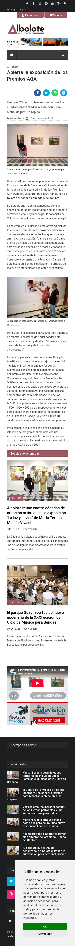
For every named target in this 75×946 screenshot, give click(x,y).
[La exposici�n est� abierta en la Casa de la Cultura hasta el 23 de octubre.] (37, 297)
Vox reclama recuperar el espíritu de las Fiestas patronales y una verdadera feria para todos (44, 810)
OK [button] (45, 926)
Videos (57, 15)
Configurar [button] (45, 933)
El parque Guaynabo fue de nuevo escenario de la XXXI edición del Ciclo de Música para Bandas (35, 617)
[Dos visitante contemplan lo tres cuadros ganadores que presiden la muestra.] (37, 145)
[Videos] (37, 714)
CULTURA (16, 498)
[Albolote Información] (37, 29)
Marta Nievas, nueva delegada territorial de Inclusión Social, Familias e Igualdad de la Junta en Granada (36, 777)
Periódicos (31, 15)
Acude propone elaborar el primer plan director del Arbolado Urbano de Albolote (44, 837)
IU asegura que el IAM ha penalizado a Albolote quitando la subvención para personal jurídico (44, 851)
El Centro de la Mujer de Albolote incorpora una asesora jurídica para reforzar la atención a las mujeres (35, 794)
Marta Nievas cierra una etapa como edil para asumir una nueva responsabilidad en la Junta (44, 823)
